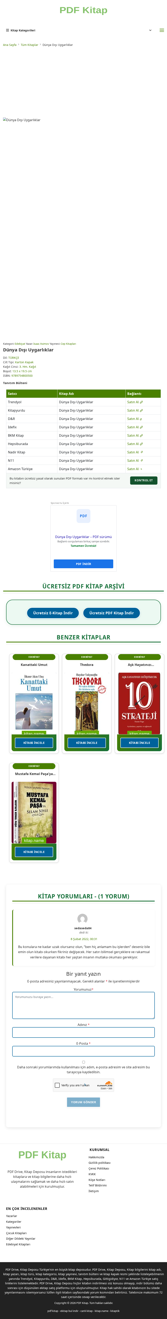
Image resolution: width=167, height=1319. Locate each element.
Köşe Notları (97, 1180)
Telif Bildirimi (98, 1185)
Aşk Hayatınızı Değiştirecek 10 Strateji (139, 664)
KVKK (92, 1174)
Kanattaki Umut (34, 664)
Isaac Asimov (41, 344)
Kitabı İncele (34, 743)
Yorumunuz (83, 989)
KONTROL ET (144, 480)
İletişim (94, 1191)
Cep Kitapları (68, 344)
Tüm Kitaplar (29, 45)
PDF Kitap (82, 1303)
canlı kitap (86, 1311)
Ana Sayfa (9, 45)
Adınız (82, 1024)
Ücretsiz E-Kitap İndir (53, 612)
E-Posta (82, 1043)
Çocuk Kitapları (16, 1233)
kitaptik (115, 1311)
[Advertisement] (83, 82)
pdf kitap (52, 1311)
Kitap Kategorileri (23, 30)
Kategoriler (13, 1222)
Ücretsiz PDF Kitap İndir (111, 612)
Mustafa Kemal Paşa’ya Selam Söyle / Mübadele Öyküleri (34, 774)
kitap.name (101, 1311)
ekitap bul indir (69, 1311)
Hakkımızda (96, 1157)
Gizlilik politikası (100, 1163)
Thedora (86, 664)
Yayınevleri (13, 1227)
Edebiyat (20, 344)
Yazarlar (11, 1216)
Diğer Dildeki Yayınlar (20, 1238)
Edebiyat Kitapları (18, 1244)
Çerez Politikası (99, 1168)
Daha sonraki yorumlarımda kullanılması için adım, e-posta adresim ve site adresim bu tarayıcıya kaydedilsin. (83, 1069)
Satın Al (133, 402)
